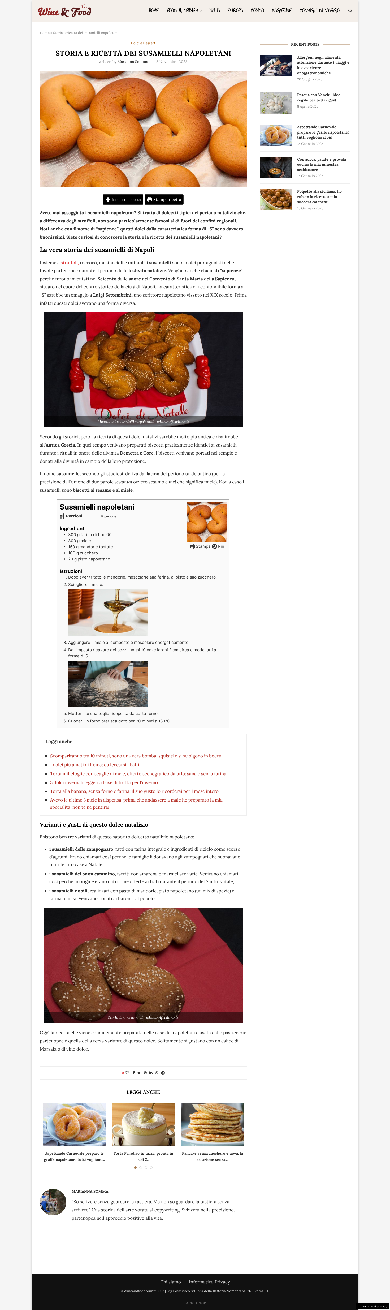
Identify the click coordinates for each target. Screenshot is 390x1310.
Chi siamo (170, 1282)
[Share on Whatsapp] (156, 1073)
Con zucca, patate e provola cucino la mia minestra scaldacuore (321, 164)
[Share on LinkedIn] (151, 1073)
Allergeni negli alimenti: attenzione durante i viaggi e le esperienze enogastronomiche (323, 65)
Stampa (203, 546)
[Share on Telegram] (163, 1073)
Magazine (282, 10)
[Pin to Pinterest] (145, 1073)
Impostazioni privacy (372, 1306)
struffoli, (70, 263)
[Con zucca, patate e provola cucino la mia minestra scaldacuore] (276, 167)
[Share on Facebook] (134, 1073)
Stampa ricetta (166, 199)
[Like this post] (127, 1073)
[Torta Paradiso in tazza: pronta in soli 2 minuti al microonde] (143, 1124)
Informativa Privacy (209, 1282)
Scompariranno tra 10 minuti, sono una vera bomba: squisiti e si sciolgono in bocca (136, 756)
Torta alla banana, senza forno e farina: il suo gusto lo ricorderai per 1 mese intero (134, 791)
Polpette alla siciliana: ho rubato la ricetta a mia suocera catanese (319, 196)
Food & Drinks (182, 10)
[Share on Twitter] (139, 1073)
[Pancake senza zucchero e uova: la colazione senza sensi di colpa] (212, 1124)
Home (154, 10)
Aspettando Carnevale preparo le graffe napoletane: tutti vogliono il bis (323, 132)
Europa (235, 10)
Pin (220, 546)
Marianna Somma (133, 61)
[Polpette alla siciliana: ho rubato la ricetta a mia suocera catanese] (276, 199)
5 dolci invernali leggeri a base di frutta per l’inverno (104, 782)
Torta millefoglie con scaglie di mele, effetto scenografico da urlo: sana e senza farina (138, 774)
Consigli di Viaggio (320, 10)
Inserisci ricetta (126, 199)
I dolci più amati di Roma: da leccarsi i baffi (94, 765)
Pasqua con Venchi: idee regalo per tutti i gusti (318, 97)
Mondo (257, 10)
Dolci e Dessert (143, 43)
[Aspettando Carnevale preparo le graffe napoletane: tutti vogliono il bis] (74, 1124)
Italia (215, 10)
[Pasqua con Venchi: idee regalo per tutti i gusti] (276, 103)
